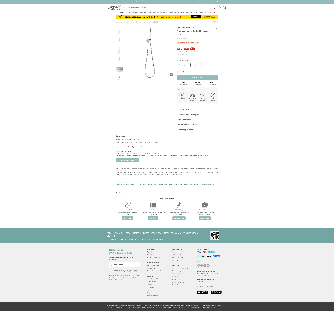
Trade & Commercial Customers (157, 271)
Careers (149, 284)
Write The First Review (127, 160)
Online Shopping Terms (179, 282)
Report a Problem (177, 257)
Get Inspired (179, 218)
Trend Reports (151, 282)
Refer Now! (139, 2)
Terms (135, 275)
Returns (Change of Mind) (180, 268)
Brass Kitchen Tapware (191, 184)
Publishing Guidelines (132, 139)
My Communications (153, 257)
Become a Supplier (153, 265)
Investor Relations (152, 295)
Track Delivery (216, 2)
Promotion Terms (177, 274)
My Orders (150, 254)
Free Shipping (176, 271)
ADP (178, 28)
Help (224, 2)
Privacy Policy (123, 279)
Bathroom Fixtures (129, 22)
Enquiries (150, 293)
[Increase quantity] (189, 72)
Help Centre (176, 252)
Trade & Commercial (203, 2)
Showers (138, 22)
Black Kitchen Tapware (176, 184)
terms (161, 239)
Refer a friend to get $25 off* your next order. (125, 2)
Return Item (176, 260)
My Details (150, 252)
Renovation (119, 22)
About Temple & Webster (155, 279)
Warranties (175, 276)
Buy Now (153, 218)
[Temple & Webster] (114, 7)
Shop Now (127, 218)
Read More (204, 218)
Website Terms (176, 279)
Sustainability (151, 287)
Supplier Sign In (152, 268)
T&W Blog (150, 290)
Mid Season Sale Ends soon (189, 42)
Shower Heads (146, 22)
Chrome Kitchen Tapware (207, 184)
